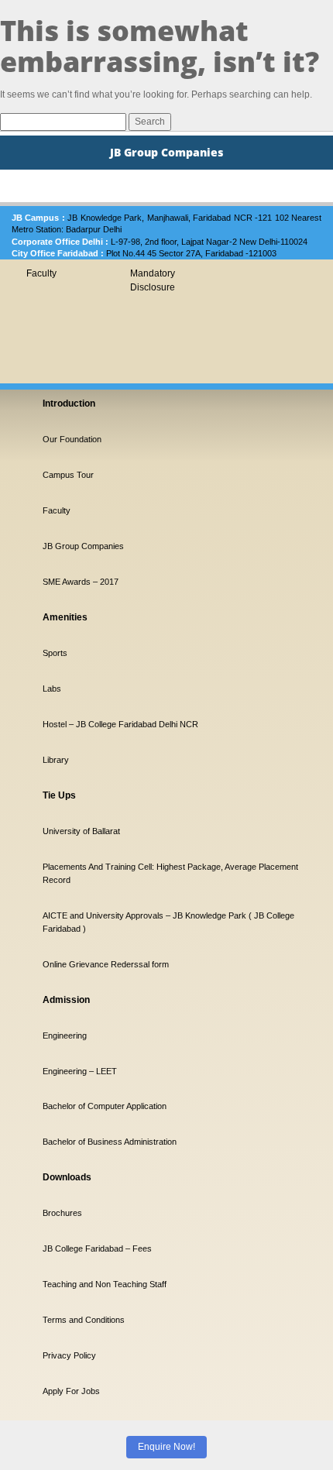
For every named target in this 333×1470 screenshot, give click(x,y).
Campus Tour (68, 474)
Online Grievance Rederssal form (106, 964)
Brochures (62, 1213)
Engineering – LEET (80, 1071)
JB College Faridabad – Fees (97, 1248)
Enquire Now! (166, 1446)
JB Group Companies (83, 546)
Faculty (41, 273)
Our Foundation (72, 439)
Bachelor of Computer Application (104, 1106)
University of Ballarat (81, 831)
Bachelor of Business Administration (110, 1141)
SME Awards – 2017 (80, 581)
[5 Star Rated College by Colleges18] (69, 1326)
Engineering (65, 1035)
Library (56, 759)
